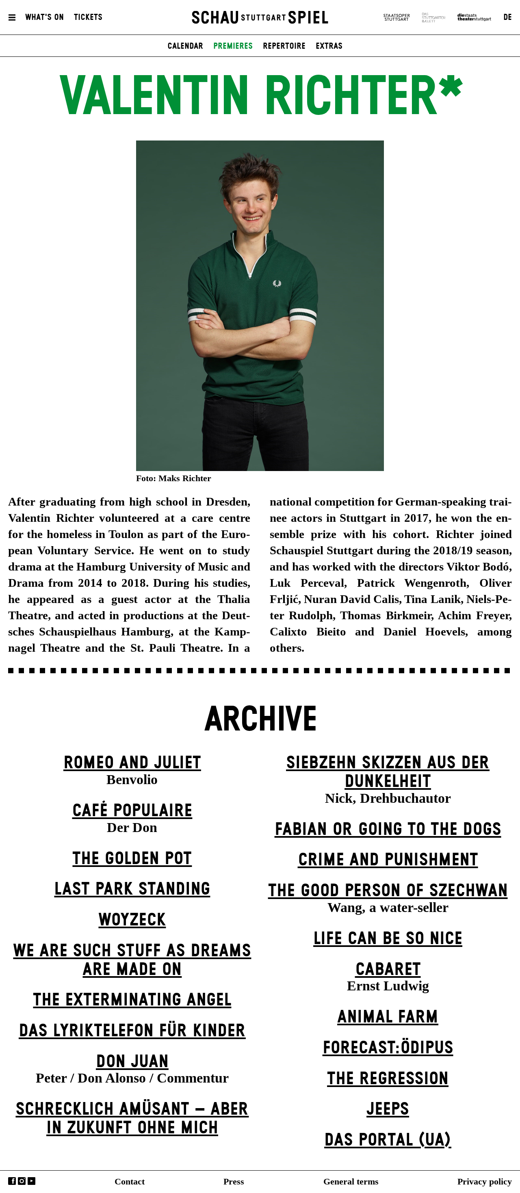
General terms (351, 1181)
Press (233, 1181)
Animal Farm (387, 1017)
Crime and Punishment (388, 860)
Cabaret (388, 970)
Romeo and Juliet (132, 763)
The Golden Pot (132, 859)
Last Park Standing (132, 889)
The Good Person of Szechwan (388, 891)
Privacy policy (484, 1181)
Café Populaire (132, 811)
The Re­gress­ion (387, 1079)
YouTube (31, 1181)
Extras (329, 46)
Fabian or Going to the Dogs (388, 830)
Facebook (12, 1181)
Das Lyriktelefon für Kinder (132, 1031)
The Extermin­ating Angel (132, 1000)
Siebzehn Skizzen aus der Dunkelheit (388, 772)
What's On (44, 17)
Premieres (233, 46)
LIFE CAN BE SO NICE (387, 939)
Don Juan (132, 1062)
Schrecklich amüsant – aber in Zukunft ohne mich (132, 1118)
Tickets (88, 17)
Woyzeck (132, 920)
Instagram (22, 1181)
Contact (130, 1181)
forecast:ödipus (388, 1048)
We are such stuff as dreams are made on (132, 960)
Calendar (185, 46)
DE (507, 17)
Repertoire (284, 46)
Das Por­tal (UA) (387, 1140)
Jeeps (387, 1109)
